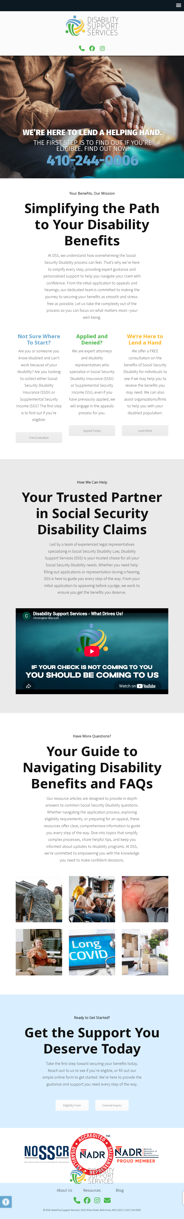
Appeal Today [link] (92, 431)
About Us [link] (64, 1190)
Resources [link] (92, 1190)
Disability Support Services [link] (92, 26)
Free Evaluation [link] (39, 438)
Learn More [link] (145, 431)
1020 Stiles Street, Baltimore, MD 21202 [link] (102, 1210)
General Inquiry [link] (112, 1105)
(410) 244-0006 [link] (132, 1210)
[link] (6, 1202)
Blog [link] (120, 1190)
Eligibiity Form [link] (72, 1105)
